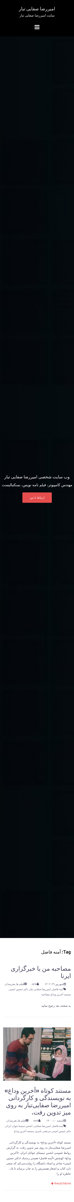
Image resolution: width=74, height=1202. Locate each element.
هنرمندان (10, 984)
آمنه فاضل (58, 989)
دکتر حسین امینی (18, 989)
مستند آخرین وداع (61, 994)
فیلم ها (20, 984)
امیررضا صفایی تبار (37, 8)
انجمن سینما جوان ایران (18, 1126)
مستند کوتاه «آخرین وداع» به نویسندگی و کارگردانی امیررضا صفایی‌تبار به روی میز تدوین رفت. (38, 1101)
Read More (62, 1183)
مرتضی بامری (43, 1131)
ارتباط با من (37, 497)
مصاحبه (45, 994)
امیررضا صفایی (42, 1126)
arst (34, 984)
